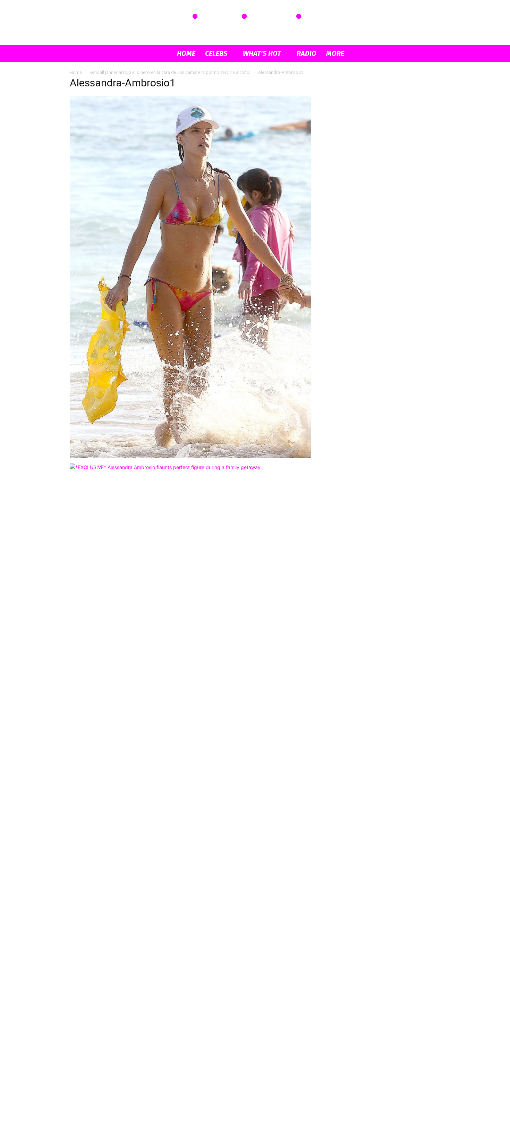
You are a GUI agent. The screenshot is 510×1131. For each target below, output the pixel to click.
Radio (306, 53)
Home (186, 53)
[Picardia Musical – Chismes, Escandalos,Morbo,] (255, 22)
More (335, 53)
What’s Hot (262, 53)
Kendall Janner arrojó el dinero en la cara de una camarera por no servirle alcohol (170, 72)
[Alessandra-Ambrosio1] (190, 456)
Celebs (216, 53)
